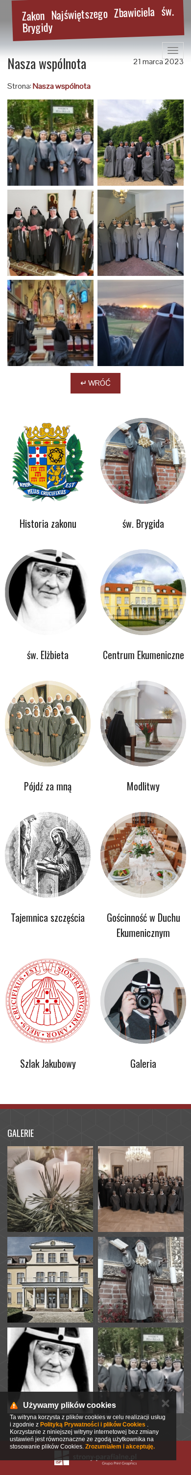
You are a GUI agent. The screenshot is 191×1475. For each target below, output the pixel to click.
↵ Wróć (95, 383)
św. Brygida (143, 523)
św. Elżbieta (48, 654)
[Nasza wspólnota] (50, 142)
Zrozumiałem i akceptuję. (120, 1446)
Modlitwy (143, 786)
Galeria (143, 1063)
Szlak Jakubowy (48, 1063)
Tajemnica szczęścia (48, 917)
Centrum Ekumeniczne (143, 654)
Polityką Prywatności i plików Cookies (92, 1424)
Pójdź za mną (48, 786)
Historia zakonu (48, 523)
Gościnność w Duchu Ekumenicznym (143, 925)
